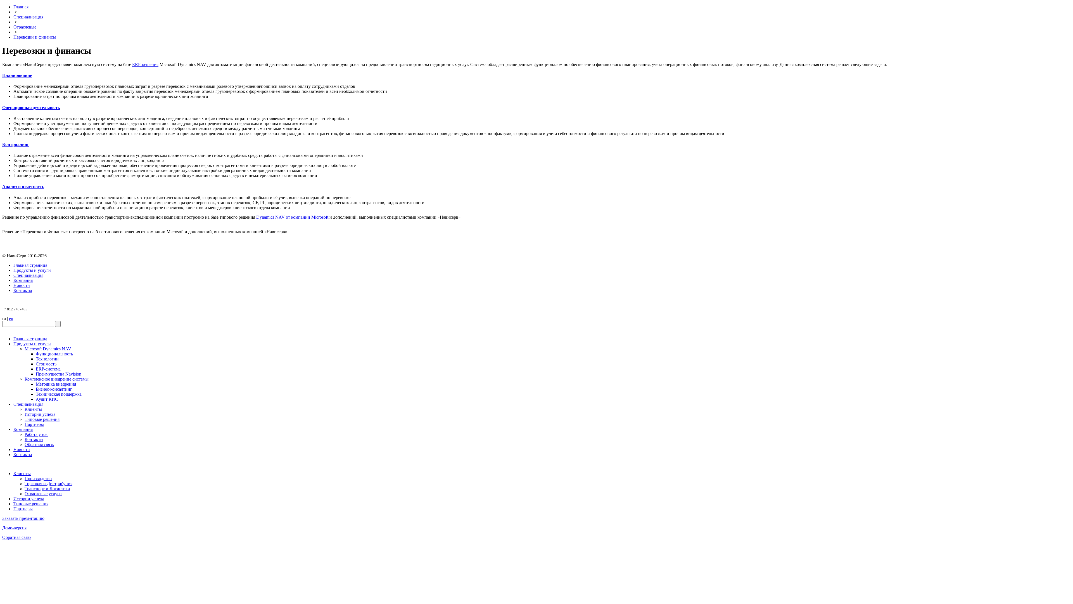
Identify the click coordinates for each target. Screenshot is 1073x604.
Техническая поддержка (59, 394)
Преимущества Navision (58, 374)
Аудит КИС (47, 399)
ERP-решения (145, 64)
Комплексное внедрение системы (57, 379)
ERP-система (48, 369)
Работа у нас (36, 434)
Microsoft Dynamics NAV (48, 348)
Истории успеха (40, 414)
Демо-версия (14, 527)
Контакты (22, 290)
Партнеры (34, 424)
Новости (21, 285)
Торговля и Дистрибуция (48, 483)
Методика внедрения (56, 384)
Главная (21, 6)
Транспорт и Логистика (47, 488)
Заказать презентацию (23, 518)
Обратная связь (39, 444)
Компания (23, 280)
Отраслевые (24, 27)
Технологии (47, 359)
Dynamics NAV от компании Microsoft (292, 217)
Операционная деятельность (31, 107)
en (11, 318)
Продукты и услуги (32, 270)
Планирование (17, 75)
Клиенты (33, 409)
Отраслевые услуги (43, 493)
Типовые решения (42, 419)
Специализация (28, 17)
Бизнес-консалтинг (54, 389)
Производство (38, 478)
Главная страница (30, 265)
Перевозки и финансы (34, 37)
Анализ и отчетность (23, 186)
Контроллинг (15, 144)
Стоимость (46, 364)
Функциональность (54, 353)
